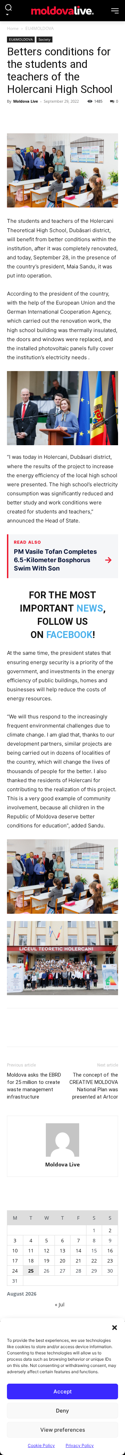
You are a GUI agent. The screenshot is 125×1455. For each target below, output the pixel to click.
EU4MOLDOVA (39, 28)
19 (46, 1260)
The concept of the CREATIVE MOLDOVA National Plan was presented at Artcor (93, 1086)
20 (62, 1260)
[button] (114, 1326)
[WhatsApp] (62, 117)
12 (46, 1250)
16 (110, 1250)
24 (15, 1270)
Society (44, 39)
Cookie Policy (41, 1445)
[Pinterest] (46, 117)
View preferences (62, 1429)
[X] (30, 117)
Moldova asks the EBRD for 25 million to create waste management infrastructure (34, 1086)
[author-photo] (62, 1140)
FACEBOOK (69, 634)
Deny (62, 1410)
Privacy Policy (80, 1445)
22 (94, 1260)
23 (110, 1260)
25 (31, 1270)
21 (78, 1260)
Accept (62, 1391)
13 (62, 1250)
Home (13, 28)
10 (15, 1250)
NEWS (89, 608)
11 (31, 1250)
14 (78, 1250)
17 (15, 1260)
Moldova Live (25, 101)
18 (31, 1260)
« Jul (60, 1304)
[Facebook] (14, 117)
